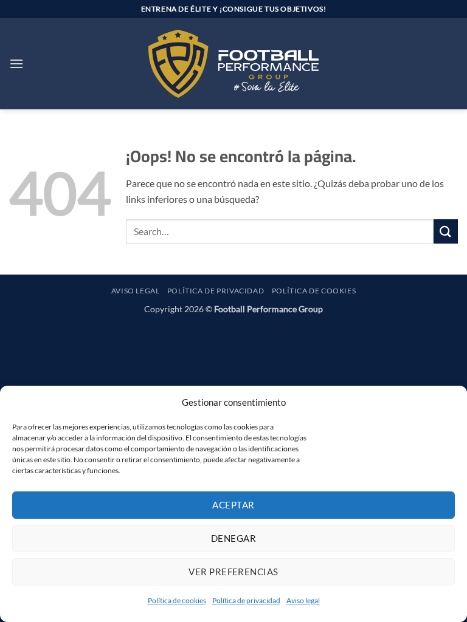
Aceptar (233, 504)
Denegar (233, 538)
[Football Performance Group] (233, 63)
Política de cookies (177, 600)
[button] (16, 63)
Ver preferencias (233, 571)
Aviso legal (303, 600)
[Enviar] (446, 231)
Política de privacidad (246, 600)
